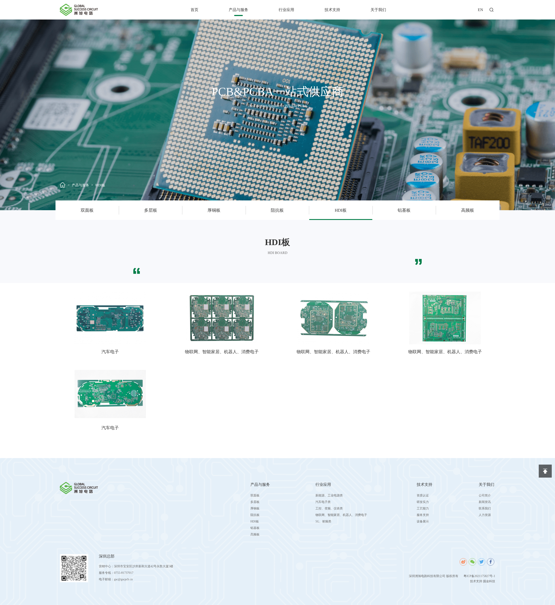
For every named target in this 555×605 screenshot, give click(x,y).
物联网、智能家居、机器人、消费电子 (341, 515)
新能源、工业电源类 (329, 495)
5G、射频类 (323, 521)
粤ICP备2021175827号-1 (479, 576)
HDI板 (100, 185)
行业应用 (286, 10)
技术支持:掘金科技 (482, 581)
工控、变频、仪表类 (329, 508)
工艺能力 (423, 508)
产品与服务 (238, 10)
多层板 (150, 210)
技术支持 (332, 10)
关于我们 (378, 10)
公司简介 (485, 495)
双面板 (87, 210)
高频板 (467, 210)
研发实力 (423, 502)
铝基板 (404, 210)
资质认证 (423, 495)
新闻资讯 (485, 502)
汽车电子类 (323, 502)
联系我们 (485, 508)
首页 (194, 10)
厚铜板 (213, 210)
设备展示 (423, 521)
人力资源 (485, 515)
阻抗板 (277, 210)
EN (480, 10)
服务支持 (423, 515)
